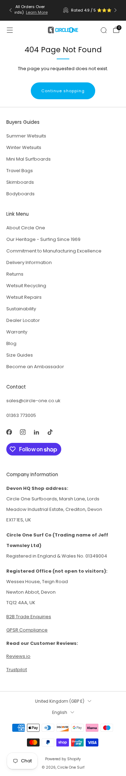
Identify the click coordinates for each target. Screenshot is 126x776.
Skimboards (20, 182)
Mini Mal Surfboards (28, 159)
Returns (14, 274)
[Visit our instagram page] (22, 432)
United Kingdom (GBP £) (59, 701)
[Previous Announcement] (10, 10)
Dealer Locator (23, 320)
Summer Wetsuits (26, 136)
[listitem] (63, 10)
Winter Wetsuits (23, 147)
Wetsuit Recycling (26, 285)
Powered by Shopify (63, 759)
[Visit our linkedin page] (36, 432)
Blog (11, 343)
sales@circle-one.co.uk (33, 400)
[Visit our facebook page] (9, 432)
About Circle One (25, 227)
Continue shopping (63, 91)
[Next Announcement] (115, 10)
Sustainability (21, 308)
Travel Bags (19, 170)
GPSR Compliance (27, 630)
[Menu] (9, 30)
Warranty (16, 332)
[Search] (103, 30)
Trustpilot (16, 669)
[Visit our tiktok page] (50, 432)
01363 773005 (21, 415)
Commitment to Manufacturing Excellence (54, 251)
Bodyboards (20, 193)
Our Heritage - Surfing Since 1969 (43, 239)
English (59, 712)
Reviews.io (93, 10)
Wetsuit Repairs (24, 297)
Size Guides (19, 355)
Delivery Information (29, 262)
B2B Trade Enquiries (28, 616)
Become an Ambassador (35, 366)
